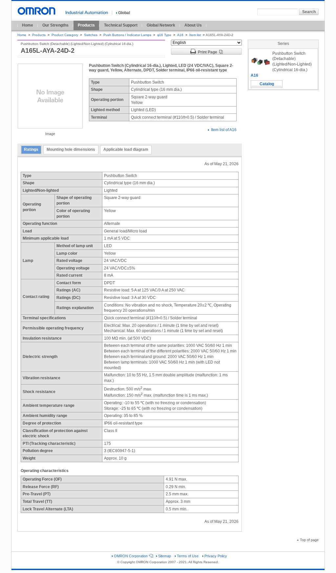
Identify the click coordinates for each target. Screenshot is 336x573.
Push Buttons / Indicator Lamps (127, 35)
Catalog (267, 84)
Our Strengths (55, 25)
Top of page (309, 540)
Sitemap (164, 556)
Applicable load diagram (125, 149)
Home (27, 25)
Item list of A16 (224, 130)
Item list (195, 35)
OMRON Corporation (131, 556)
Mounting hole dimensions (71, 149)
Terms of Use (188, 556)
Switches (90, 35)
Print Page (207, 52)
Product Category (65, 35)
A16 (180, 35)
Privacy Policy (215, 556)
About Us (193, 25)
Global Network (161, 25)
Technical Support (120, 25)
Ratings (31, 149)
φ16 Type (164, 35)
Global (124, 12)
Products (86, 25)
